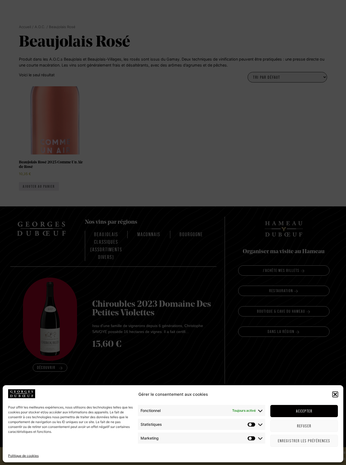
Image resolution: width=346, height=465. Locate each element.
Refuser (304, 426)
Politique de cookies (23, 455)
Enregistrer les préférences (304, 440)
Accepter (304, 411)
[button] (335, 394)
